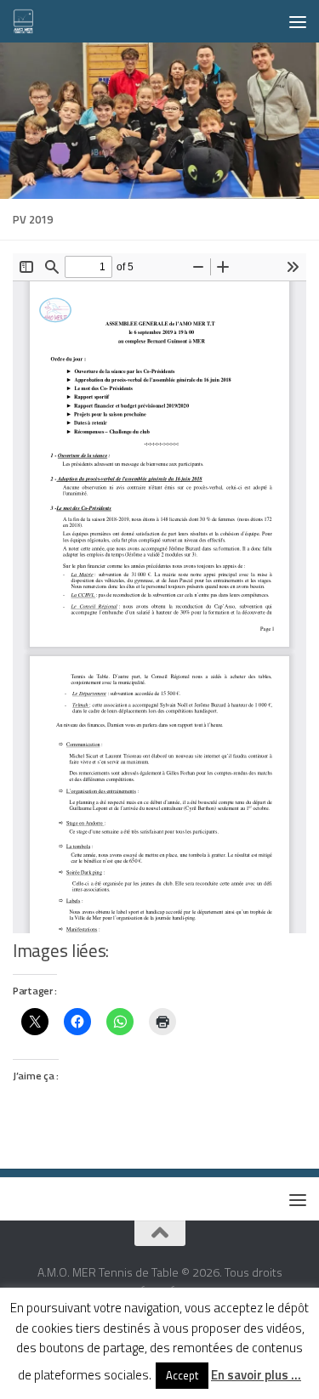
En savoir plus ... (256, 1375)
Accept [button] (182, 1375)
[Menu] (297, 21)
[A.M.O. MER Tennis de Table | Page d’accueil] (27, 21)
